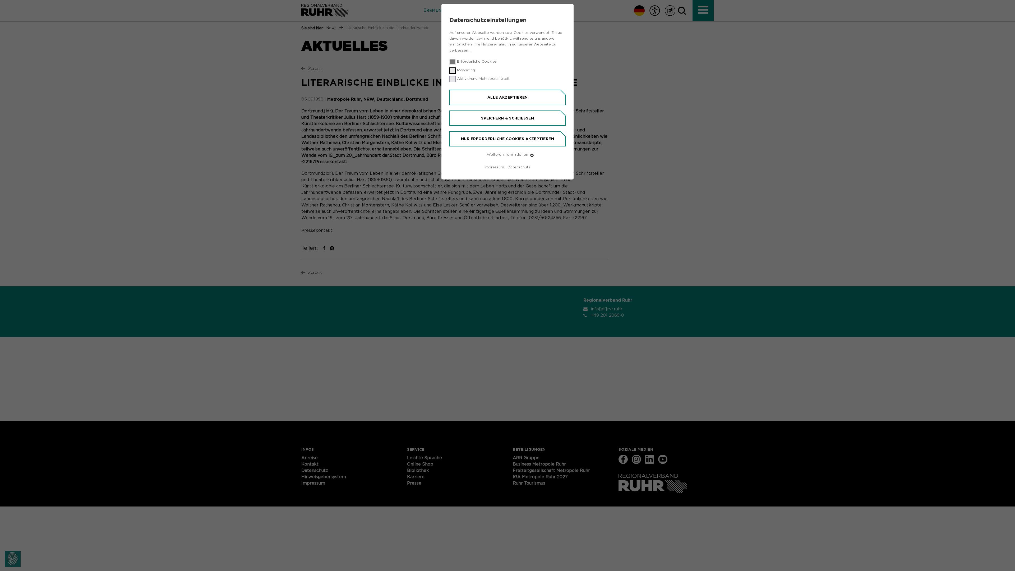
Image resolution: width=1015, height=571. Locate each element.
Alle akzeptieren (507, 97)
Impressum (494, 167)
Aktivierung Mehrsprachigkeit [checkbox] (483, 79)
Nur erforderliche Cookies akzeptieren (507, 139)
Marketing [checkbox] (466, 70)
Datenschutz (519, 167)
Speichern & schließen (507, 118)
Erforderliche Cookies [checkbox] (477, 61)
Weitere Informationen (507, 154)
